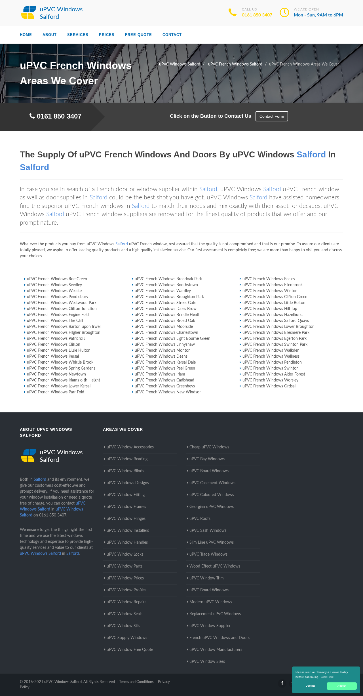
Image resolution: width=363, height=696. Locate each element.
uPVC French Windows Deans (161, 356)
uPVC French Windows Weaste (54, 291)
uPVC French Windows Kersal (53, 356)
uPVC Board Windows (209, 471)
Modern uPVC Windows (210, 602)
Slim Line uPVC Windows (211, 543)
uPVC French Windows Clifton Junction (62, 309)
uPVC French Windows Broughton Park (169, 297)
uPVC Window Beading (127, 459)
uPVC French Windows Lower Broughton (278, 327)
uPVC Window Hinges (126, 519)
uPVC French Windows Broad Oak (165, 321)
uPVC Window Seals (124, 614)
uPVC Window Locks (125, 554)
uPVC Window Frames (126, 507)
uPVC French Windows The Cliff (55, 321)
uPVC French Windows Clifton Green (274, 297)
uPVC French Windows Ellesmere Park (275, 333)
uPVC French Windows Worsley (270, 380)
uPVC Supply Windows (127, 638)
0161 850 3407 (257, 15)
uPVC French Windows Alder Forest (273, 374)
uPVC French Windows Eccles (268, 279)
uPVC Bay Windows (207, 459)
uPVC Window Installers (128, 531)
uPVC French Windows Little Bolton (273, 303)
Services (77, 35)
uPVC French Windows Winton (269, 291)
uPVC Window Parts (124, 566)
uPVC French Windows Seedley (54, 285)
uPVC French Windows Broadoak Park (168, 279)
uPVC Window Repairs (126, 602)
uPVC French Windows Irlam (160, 374)
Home (26, 35)
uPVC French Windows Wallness (270, 356)
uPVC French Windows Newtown (56, 374)
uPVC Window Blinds (125, 471)
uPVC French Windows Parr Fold (55, 392)
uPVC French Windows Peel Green (165, 368)
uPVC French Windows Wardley (163, 291)
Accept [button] (341, 685)
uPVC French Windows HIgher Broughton (63, 333)
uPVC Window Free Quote (130, 650)
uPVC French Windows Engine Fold (58, 315)
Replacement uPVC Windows (215, 614)
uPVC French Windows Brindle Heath (168, 315)
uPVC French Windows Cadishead (164, 380)
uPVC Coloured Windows (211, 495)
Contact (172, 35)
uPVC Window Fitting (126, 495)
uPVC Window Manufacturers (215, 650)
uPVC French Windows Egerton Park (274, 339)
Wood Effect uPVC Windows (214, 566)
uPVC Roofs (199, 519)
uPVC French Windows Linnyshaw (165, 345)
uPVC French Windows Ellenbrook (272, 285)
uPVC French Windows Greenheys (165, 386)
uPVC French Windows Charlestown (166, 333)
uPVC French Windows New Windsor (168, 392)
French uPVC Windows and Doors (219, 638)
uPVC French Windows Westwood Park (61, 303)
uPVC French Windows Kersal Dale (165, 362)
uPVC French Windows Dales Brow (166, 309)
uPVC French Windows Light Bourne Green (172, 339)
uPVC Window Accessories (130, 447)
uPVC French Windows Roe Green (57, 279)
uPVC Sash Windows (207, 531)
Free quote (138, 35)
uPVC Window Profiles (126, 590)
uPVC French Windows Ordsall (269, 386)
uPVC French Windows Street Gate (165, 303)
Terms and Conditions (136, 682)
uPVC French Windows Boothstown (166, 285)
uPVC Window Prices (125, 578)
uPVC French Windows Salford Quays (275, 321)
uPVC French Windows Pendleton (272, 362)
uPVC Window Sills (123, 626)
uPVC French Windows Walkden (270, 351)
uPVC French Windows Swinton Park (274, 345)
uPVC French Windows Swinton (270, 368)
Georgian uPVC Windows (211, 507)
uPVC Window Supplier (210, 626)
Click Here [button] (327, 676)
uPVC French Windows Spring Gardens (61, 368)
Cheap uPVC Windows (209, 447)
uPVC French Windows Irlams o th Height (63, 380)
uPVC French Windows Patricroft (56, 339)
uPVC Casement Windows (212, 483)
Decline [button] (310, 685)
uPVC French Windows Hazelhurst (272, 315)
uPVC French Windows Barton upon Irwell (64, 327)
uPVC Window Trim (206, 578)
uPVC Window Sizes (207, 662)
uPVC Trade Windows (208, 554)
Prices (107, 35)
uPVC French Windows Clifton (53, 345)
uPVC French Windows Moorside (164, 327)
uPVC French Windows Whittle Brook (60, 362)
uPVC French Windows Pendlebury (57, 297)
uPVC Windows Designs (128, 483)
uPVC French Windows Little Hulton (58, 351)
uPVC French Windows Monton (163, 351)
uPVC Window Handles (127, 543)
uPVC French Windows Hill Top (269, 309)
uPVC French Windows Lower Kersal (58, 386)
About (50, 35)
